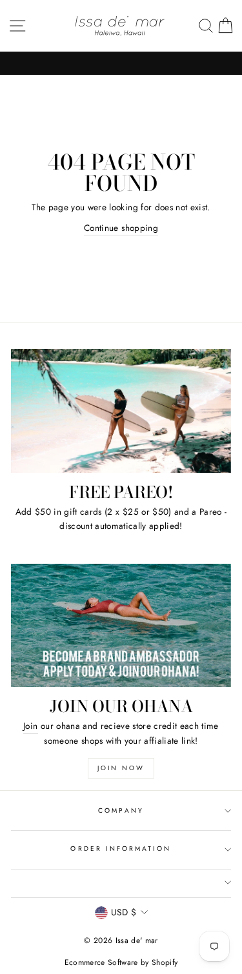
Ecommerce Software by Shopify (121, 962)
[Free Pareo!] (121, 411)
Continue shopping (121, 227)
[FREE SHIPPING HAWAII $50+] (121, 63)
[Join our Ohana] (121, 626)
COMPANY (120, 810)
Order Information (120, 848)
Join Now (121, 768)
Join (30, 725)
